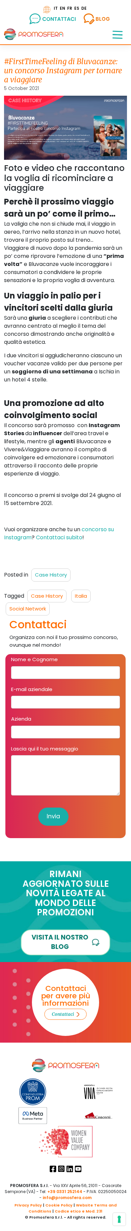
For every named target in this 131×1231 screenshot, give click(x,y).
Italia (81, 595)
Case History (51, 574)
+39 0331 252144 (64, 1191)
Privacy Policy (28, 1205)
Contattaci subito (59, 537)
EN (62, 8)
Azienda (21, 718)
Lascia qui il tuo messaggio (44, 748)
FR (69, 8)
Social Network (27, 608)
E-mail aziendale (31, 689)
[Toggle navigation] (117, 34)
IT (56, 8)
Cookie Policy (59, 1205)
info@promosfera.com (67, 1197)
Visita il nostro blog (60, 942)
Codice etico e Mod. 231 (78, 1211)
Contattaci (63, 1014)
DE (84, 8)
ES (76, 8)
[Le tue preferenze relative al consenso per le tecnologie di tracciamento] (119, 1219)
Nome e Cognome (34, 659)
